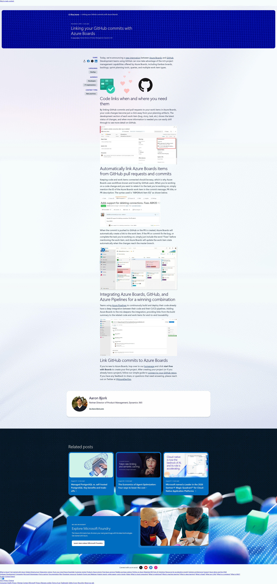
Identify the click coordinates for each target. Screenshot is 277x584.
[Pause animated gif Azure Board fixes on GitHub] (103, 250)
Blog (60, 574)
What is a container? (224, 574)
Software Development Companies (11, 574)
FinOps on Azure (137, 572)
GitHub (170, 57)
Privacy (38, 583)
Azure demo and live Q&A (218, 572)
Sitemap (20, 583)
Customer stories (80, 572)
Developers (92, 81)
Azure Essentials (69, 572)
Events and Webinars (90, 574)
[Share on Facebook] (88, 61)
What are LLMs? (211, 574)
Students (80, 574)
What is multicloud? (155, 574)
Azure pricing (97, 572)
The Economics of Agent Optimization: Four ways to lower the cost (137, 486)
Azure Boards (155, 57)
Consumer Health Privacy (8, 583)
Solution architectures (195, 572)
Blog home (75, 14)
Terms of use (56, 583)
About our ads (89, 583)
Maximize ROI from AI (151, 572)
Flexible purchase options (123, 572)
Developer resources (69, 574)
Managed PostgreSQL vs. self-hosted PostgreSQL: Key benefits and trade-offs (89, 487)
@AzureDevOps (123, 379)
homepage (149, 366)
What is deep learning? (187, 574)
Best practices (91, 94)
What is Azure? (5, 572)
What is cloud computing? (139, 574)
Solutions (162, 572)
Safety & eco (73, 583)
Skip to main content (7, 1)
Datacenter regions (46, 572)
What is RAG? (235, 574)
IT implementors (90, 85)
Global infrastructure (32, 572)
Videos (128, 574)
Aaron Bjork (76, 38)
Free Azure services (108, 572)
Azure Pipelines (119, 305)
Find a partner (43, 574)
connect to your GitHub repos (162, 372)
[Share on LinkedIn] (96, 61)
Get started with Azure (17, 572)
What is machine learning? (171, 574)
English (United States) (7, 576)
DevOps (93, 72)
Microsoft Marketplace (30, 574)
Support (206, 572)
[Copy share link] (84, 61)
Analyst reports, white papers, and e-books (111, 574)
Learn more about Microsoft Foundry (88, 543)
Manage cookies (46, 583)
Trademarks (64, 583)
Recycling (81, 583)
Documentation (54, 574)
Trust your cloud (58, 572)
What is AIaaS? (200, 574)
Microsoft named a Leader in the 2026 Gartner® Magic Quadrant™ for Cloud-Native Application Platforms (185, 487)
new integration (133, 57)
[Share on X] (92, 61)
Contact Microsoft (29, 583)
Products (90, 572)
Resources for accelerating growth (176, 572)
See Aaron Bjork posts (96, 409)
